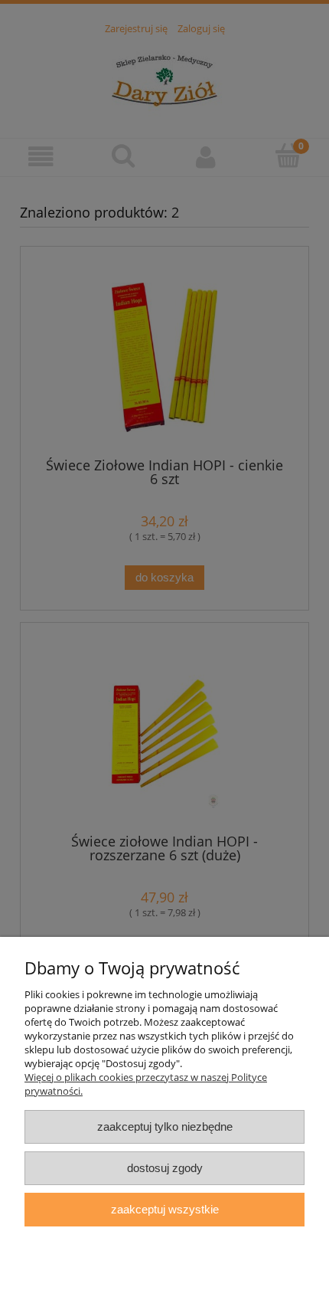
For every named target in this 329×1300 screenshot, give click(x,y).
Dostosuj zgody (165, 1167)
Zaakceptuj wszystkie (165, 1209)
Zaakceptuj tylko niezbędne (165, 1126)
